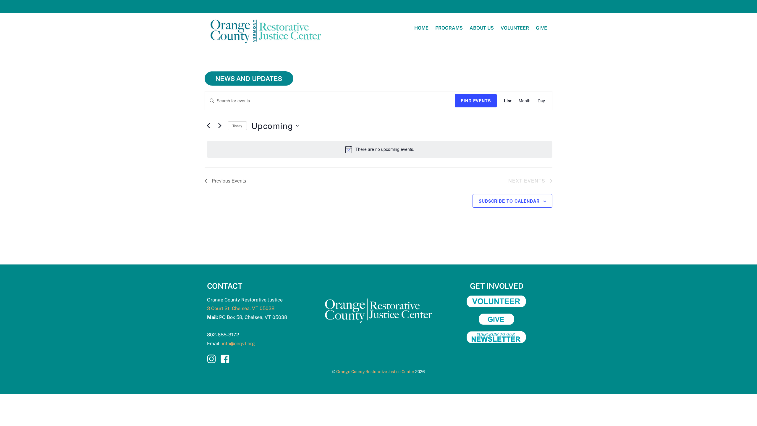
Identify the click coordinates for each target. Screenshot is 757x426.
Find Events (476, 101)
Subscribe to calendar (509, 201)
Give (541, 28)
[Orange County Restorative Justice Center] (266, 45)
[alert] (379, 149)
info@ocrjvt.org (238, 343)
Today (237, 125)
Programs (449, 28)
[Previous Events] (208, 125)
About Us (482, 28)
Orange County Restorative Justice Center (375, 371)
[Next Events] (219, 125)
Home (421, 28)
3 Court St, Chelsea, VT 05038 (240, 308)
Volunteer (515, 28)
